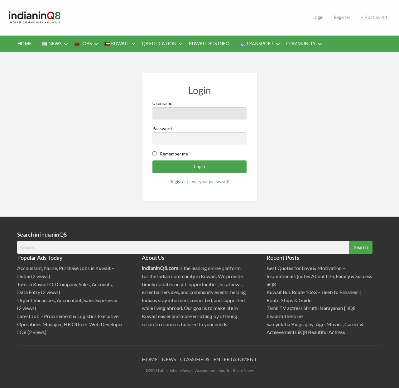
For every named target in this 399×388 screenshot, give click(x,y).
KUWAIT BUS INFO (209, 43)
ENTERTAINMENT (235, 359)
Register (342, 17)
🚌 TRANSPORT (256, 43)
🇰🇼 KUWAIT (116, 43)
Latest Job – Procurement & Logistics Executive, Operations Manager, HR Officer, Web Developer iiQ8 (70, 324)
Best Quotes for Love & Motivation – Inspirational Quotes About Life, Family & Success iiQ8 (319, 276)
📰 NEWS (52, 43)
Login (318, 17)
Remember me (174, 153)
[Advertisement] (188, 16)
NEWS (169, 359)
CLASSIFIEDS (194, 359)
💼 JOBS (83, 43)
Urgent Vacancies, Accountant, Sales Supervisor (67, 300)
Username (162, 103)
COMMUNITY (301, 43)
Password (162, 128)
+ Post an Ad (374, 17)
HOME (24, 43)
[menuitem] (318, 17)
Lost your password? (210, 181)
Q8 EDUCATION (159, 43)
